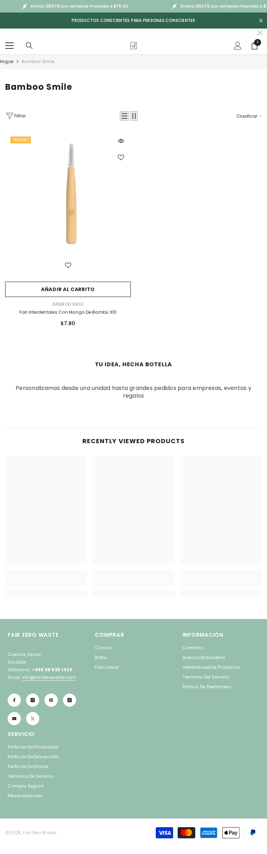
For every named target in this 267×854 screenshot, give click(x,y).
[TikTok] (69, 700)
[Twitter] (32, 718)
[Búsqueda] (29, 45)
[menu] (9, 45)
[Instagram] (32, 700)
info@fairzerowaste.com (49, 677)
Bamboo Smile (38, 61)
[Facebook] (14, 700)
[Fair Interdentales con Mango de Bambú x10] (68, 194)
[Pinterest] (51, 700)
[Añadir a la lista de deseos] (121, 157)
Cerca (261, 20)
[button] (124, 115)
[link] (46, 582)
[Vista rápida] (121, 141)
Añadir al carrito (68, 289)
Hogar (7, 61)
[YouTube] (14, 718)
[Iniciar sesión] (238, 45)
